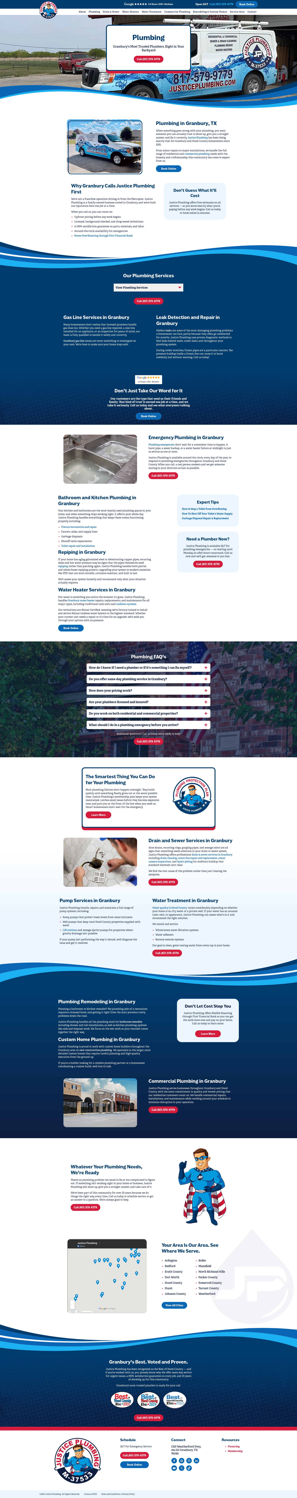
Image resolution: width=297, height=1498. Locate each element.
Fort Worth (172, 1277)
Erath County (174, 1271)
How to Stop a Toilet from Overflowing (204, 509)
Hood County (173, 1282)
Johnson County (175, 1293)
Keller (202, 1260)
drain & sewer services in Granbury (212, 854)
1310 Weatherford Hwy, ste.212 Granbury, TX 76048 (186, 1450)
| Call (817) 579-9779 (221, 4)
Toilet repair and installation (78, 546)
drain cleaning (168, 858)
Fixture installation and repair (79, 527)
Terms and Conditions (111, 1494)
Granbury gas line (73, 340)
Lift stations (70, 930)
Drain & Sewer (111, 11)
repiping (63, 566)
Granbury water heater (81, 600)
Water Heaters (130, 11)
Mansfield (204, 1266)
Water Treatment (151, 11)
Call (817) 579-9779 (148, 59)
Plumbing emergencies (161, 444)
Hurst (168, 1288)
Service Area (237, 11)
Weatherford (206, 1293)
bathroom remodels (131, 1021)
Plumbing (94, 11)
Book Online (246, 4)
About (82, 11)
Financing (234, 1446)
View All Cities (174, 1305)
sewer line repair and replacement (197, 858)
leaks (169, 330)
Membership (235, 1451)
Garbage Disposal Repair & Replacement (205, 518)
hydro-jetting (185, 861)
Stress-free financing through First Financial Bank (103, 235)
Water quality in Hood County (169, 907)
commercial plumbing (197, 154)
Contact (252, 11)
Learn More (98, 815)
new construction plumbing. (96, 1050)
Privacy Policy (128, 1494)
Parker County (208, 1277)
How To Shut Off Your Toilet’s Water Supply (207, 513)
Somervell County (210, 1282)
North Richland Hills (211, 1271)
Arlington (171, 1260)
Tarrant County (208, 1288)
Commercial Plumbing (177, 11)
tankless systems (126, 604)
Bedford (170, 1266)
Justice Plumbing (198, 137)
